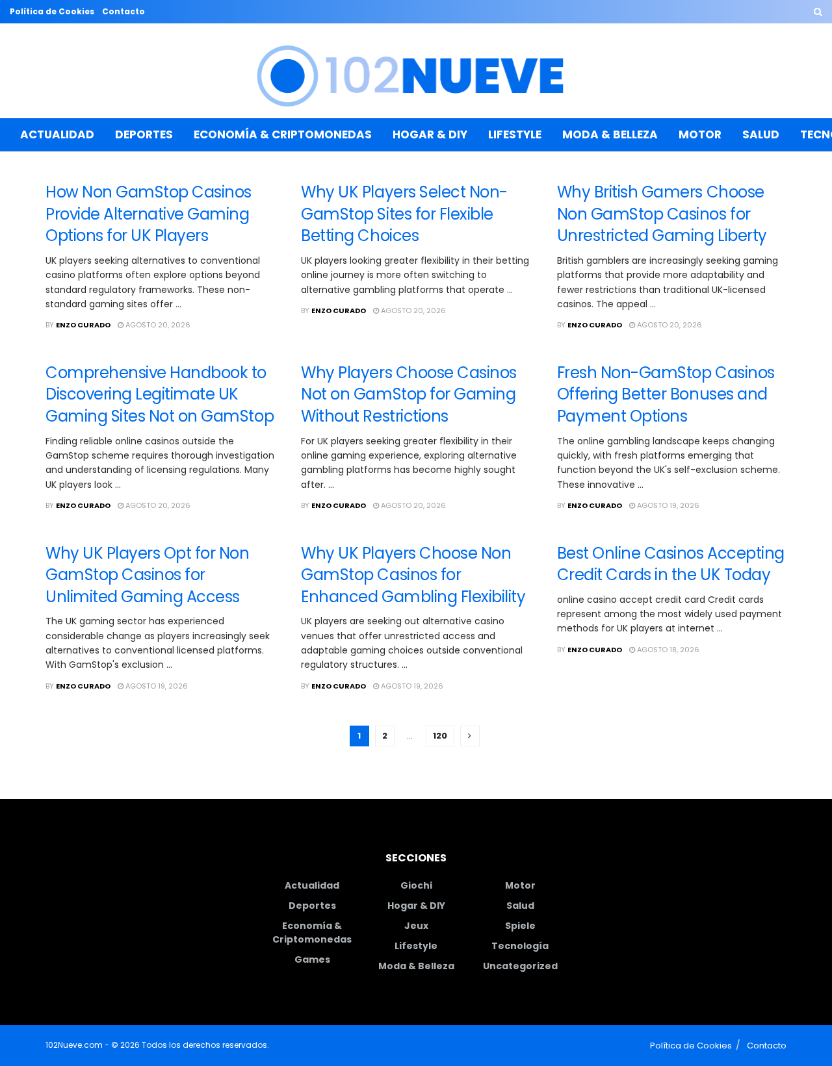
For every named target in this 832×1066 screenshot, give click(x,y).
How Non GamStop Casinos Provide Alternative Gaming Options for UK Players (149, 213)
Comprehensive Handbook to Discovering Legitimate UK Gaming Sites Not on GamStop (160, 394)
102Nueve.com (74, 1044)
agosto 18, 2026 (667, 649)
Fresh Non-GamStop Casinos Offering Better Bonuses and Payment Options (666, 394)
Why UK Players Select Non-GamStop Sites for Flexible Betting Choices (404, 213)
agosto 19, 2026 (667, 505)
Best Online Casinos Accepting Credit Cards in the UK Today (671, 564)
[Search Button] (818, 11)
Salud (760, 134)
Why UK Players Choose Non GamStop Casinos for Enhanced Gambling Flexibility (413, 574)
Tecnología (520, 945)
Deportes (144, 134)
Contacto (123, 11)
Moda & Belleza (610, 134)
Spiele (520, 925)
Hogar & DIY (430, 134)
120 (440, 736)
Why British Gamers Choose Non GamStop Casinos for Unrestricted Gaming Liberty (662, 213)
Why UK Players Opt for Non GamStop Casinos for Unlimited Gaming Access (148, 574)
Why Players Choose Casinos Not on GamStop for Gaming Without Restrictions (409, 394)
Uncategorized (520, 965)
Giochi (416, 885)
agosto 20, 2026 (157, 325)
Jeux (416, 925)
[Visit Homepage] (416, 71)
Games (312, 959)
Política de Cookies (52, 11)
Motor (700, 134)
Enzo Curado (83, 325)
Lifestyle (514, 134)
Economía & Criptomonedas (283, 134)
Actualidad (57, 134)
